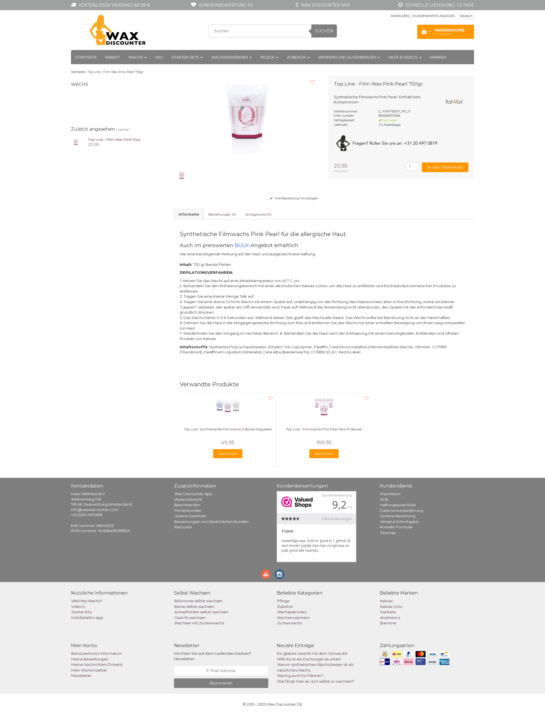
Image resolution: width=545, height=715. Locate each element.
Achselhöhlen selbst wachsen (201, 612)
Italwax (386, 601)
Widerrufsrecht (188, 499)
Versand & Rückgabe (399, 521)
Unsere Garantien (190, 516)
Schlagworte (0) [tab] (258, 214)
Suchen (324, 31)
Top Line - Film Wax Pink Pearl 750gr (115, 72)
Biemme (388, 623)
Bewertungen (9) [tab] (222, 214)
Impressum (390, 493)
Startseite (86, 57)
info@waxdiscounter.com (94, 509)
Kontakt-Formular (396, 527)
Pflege (267, 57)
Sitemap (388, 532)
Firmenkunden (188, 510)
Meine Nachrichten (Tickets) (97, 664)
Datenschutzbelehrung (401, 510)
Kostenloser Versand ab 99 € (114, 5)
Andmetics (390, 617)
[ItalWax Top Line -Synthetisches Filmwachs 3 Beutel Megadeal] (228, 407)
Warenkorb (228, 453)
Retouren (183, 527)
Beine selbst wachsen (194, 606)
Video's (78, 606)
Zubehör (297, 57)
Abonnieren (220, 683)
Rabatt (112, 57)
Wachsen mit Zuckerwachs (199, 623)
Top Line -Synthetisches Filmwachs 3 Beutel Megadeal (228, 429)
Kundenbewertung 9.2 (226, 5)
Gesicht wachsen (190, 617)
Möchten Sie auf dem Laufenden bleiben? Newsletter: (212, 656)
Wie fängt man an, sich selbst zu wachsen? (315, 681)
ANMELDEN (400, 16)
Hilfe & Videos (404, 57)
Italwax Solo (391, 606)
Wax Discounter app (325, 5)
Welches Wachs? (86, 601)
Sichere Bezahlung (397, 516)
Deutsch (466, 16)
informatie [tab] (189, 214)
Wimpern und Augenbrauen (347, 57)
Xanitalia (388, 612)
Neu (159, 57)
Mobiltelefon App (87, 617)
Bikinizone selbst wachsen (198, 601)
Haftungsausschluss (398, 505)
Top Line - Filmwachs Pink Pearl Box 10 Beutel (324, 429)
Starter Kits (81, 612)
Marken (438, 57)
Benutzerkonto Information (96, 653)
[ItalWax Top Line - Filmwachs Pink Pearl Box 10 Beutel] (324, 407)
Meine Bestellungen (89, 659)
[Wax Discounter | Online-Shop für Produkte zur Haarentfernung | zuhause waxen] (118, 30)
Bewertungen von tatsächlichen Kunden (211, 521)
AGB (384, 499)
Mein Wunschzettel (89, 670)
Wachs (136, 57)
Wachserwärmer (230, 57)
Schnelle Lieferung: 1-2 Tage (439, 5)
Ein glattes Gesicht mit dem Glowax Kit (312, 653)
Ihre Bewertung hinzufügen (296, 198)
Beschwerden (187, 505)
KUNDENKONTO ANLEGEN (434, 16)
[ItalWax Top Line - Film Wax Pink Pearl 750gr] (76, 141)
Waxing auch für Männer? (300, 675)
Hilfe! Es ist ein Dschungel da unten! (309, 659)
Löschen (122, 129)
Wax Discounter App (193, 493)
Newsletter (81, 675)
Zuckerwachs (289, 623)
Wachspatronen (292, 612)
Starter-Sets (186, 57)
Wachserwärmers (293, 617)
